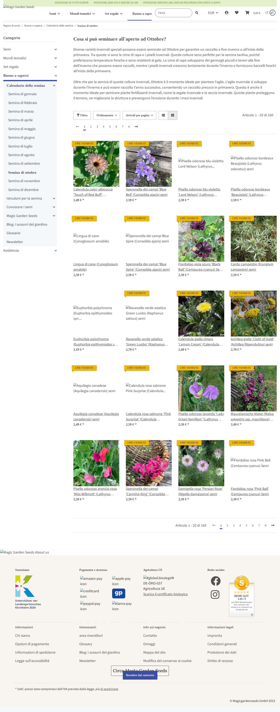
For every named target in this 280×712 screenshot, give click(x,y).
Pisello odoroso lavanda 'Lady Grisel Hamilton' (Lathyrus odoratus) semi (201, 416)
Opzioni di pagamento (32, 644)
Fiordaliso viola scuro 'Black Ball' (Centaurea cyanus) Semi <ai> (200, 267)
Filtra (84, 115)
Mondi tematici (14, 58)
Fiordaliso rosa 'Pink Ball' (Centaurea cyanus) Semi (250, 491)
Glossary (85, 644)
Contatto (150, 635)
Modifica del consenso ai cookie (167, 660)
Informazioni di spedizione (35, 652)
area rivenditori (91, 635)
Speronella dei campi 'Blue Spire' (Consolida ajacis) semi (148, 267)
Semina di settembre (24, 163)
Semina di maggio (22, 128)
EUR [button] (211, 12)
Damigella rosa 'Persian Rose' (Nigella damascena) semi (200, 491)
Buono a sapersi (15, 75)
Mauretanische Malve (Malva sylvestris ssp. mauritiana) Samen (252, 416)
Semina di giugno (21, 137)
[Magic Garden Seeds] (18, 11)
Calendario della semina (26, 85)
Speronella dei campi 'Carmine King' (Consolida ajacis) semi (145, 491)
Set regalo (11, 66)
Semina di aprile (20, 120)
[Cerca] (196, 12)
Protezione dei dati (221, 652)
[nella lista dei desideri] (112, 147)
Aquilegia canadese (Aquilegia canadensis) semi (96, 416)
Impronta (214, 635)
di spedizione (109, 689)
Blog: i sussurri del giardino (27, 224)
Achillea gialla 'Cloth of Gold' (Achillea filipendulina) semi (252, 342)
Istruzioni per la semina (24, 198)
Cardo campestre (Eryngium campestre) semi (252, 267)
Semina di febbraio (22, 102)
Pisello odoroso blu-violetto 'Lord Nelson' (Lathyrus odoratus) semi (199, 192)
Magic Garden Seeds (22, 215)
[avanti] (136, 127)
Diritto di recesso (220, 660)
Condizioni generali (222, 644)
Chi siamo (22, 635)
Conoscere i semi (19, 207)
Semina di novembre (24, 181)
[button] (227, 13)
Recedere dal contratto (140, 675)
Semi (7, 49)
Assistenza (11, 250)
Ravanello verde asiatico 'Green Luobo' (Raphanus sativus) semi (145, 342)
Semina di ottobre (22, 172)
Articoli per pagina (137, 115)
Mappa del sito (154, 652)
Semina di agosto (21, 154)
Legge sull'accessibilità (32, 660)
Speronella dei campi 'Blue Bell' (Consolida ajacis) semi (146, 192)
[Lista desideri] (237, 13)
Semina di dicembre (23, 189)
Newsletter (15, 241)
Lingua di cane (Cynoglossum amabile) (95, 267)
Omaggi (149, 644)
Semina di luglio (20, 146)
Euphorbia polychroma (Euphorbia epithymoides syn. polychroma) (96, 342)
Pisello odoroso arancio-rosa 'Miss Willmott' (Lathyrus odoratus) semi (95, 491)
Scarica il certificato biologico (165, 594)
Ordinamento (105, 115)
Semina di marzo (21, 111)
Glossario (13, 233)
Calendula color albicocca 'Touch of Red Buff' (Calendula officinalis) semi (93, 192)
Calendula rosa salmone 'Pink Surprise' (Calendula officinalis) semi (148, 416)
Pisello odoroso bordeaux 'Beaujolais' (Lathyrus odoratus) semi (250, 192)
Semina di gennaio (22, 94)
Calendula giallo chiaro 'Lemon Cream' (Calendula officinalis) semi (198, 342)
